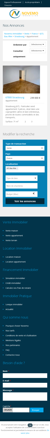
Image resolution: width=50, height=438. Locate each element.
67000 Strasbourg (15, 97)
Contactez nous (13, 355)
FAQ (7, 350)
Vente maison (12, 230)
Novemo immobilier (13, 33)
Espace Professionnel (12, 2)
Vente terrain (11, 240)
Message (8, 390)
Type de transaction (16, 143)
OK (30, 425)
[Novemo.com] (23, 13)
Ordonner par (20, 44)
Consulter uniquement (19, 54)
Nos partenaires (13, 345)
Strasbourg (19, 36)
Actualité (9, 309)
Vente (26, 33)
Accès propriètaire (32, 2)
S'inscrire (8, 5)
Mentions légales (13, 340)
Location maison (13, 257)
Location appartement (16, 261)
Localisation (12, 164)
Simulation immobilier (15, 278)
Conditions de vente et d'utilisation (21, 335)
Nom (6, 371)
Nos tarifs (10, 330)
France (35, 33)
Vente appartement (14, 235)
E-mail (7, 380)
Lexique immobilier (14, 304)
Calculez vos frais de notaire (18, 288)
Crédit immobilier (13, 283)
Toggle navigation (5, 14)
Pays (8, 154)
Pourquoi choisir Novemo (17, 325)
